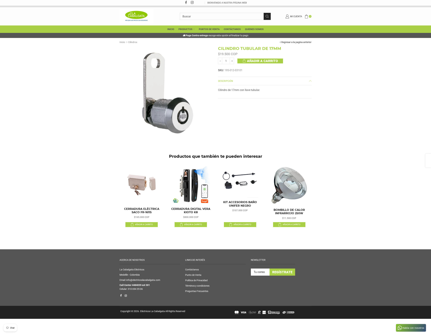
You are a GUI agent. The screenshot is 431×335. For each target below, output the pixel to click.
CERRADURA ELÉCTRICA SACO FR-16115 (141, 210)
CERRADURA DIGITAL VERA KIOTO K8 (190, 210)
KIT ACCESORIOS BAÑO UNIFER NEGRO (240, 204)
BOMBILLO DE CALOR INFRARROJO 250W (289, 211)
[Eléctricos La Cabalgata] (136, 16)
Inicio (122, 42)
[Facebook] (186, 3)
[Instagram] (192, 3)
